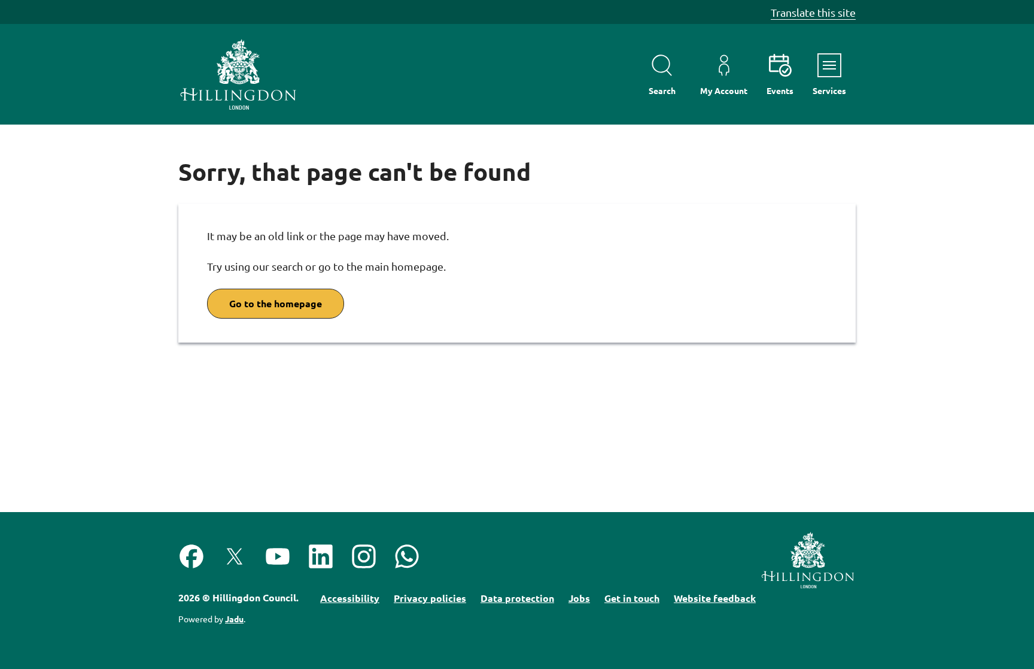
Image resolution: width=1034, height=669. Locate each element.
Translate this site (813, 12)
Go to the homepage (275, 303)
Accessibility (349, 598)
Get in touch (631, 598)
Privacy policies (430, 598)
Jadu (234, 618)
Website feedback (715, 598)
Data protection (517, 598)
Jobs (579, 598)
